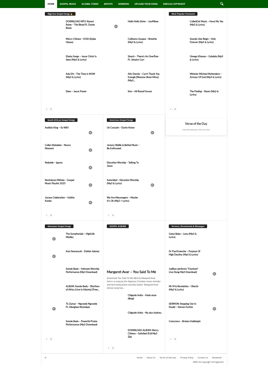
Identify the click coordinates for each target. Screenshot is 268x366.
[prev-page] (46, 109)
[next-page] (51, 109)
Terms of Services (168, 357)
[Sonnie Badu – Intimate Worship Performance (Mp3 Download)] (54, 274)
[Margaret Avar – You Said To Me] (134, 249)
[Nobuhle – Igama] (90, 168)
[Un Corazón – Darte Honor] (152, 133)
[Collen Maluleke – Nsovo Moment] (90, 150)
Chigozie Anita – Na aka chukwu (144, 312)
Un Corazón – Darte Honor (121, 127)
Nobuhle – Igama (54, 162)
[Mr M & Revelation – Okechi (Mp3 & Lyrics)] (214, 291)
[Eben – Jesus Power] (54, 96)
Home (51, 3)
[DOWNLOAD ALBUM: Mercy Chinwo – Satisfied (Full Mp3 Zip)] (116, 335)
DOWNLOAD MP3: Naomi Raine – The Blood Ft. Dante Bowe (80, 24)
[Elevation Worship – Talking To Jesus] (152, 168)
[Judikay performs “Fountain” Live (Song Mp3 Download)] (214, 274)
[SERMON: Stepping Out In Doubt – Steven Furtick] (214, 309)
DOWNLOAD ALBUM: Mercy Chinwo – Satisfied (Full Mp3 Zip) (143, 333)
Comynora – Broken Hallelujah (185, 321)
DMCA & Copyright (174, 3)
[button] (222, 4)
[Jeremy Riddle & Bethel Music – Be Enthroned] (152, 150)
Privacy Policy (186, 357)
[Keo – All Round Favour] (116, 96)
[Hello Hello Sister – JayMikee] (116, 26)
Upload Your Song (146, 3)
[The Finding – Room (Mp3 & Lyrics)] (178, 96)
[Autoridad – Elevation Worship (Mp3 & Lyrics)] (152, 185)
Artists (108, 3)
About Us (151, 357)
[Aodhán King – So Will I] (90, 133)
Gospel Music (68, 3)
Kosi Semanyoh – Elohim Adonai (82, 251)
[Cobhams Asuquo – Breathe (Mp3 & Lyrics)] (116, 44)
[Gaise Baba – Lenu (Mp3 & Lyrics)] (214, 239)
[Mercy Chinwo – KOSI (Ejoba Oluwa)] (54, 44)
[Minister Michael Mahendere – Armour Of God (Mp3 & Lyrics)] (178, 81)
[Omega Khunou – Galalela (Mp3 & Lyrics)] (178, 64)
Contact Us (203, 357)
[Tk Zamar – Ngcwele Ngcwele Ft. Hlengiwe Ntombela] (54, 309)
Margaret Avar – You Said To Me (131, 272)
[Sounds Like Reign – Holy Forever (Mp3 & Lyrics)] (178, 44)
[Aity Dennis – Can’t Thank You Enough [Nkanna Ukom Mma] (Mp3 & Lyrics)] (116, 79)
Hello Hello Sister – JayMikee (143, 21)
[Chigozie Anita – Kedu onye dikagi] (116, 300)
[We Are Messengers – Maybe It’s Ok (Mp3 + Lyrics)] (152, 203)
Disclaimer (217, 357)
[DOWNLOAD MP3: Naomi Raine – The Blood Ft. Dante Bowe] (54, 26)
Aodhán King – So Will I (57, 127)
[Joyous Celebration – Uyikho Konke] (90, 203)
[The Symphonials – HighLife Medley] (54, 239)
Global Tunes (90, 3)
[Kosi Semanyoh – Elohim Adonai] (54, 256)
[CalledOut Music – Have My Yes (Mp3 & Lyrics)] (178, 29)
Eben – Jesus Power (76, 91)
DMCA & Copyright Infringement (208, 362)
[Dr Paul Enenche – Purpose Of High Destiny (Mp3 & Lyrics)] (214, 256)
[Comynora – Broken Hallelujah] (214, 326)
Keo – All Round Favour (140, 91)
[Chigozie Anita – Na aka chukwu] (116, 318)
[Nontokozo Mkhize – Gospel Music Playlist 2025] (90, 185)
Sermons (123, 3)
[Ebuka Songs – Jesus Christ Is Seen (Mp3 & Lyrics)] (54, 61)
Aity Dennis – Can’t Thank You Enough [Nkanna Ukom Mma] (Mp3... (144, 77)
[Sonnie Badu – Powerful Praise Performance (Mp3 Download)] (54, 326)
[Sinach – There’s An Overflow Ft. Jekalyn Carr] (116, 61)
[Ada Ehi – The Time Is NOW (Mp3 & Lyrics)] (54, 79)
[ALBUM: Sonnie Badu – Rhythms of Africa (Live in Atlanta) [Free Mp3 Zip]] (54, 291)
